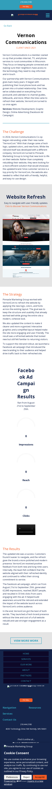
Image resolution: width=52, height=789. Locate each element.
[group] (26, 427)
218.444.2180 (26, 2)
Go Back (7, 25)
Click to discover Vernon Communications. (26, 206)
